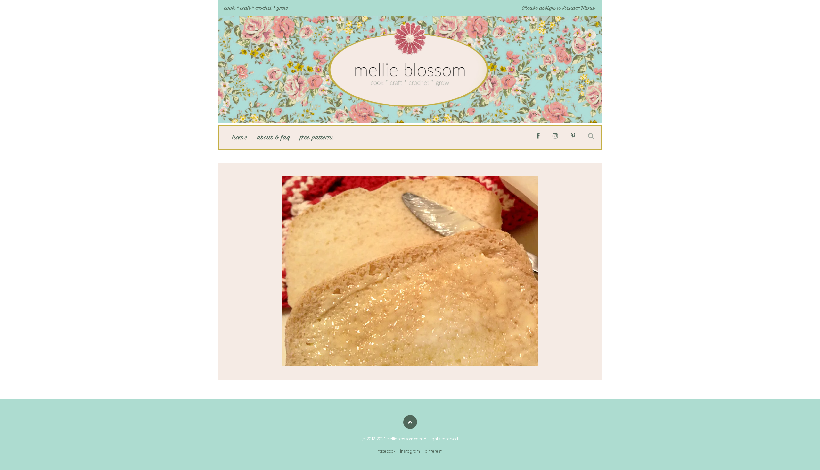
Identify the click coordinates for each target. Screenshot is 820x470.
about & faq (274, 137)
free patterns (317, 137)
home (240, 137)
